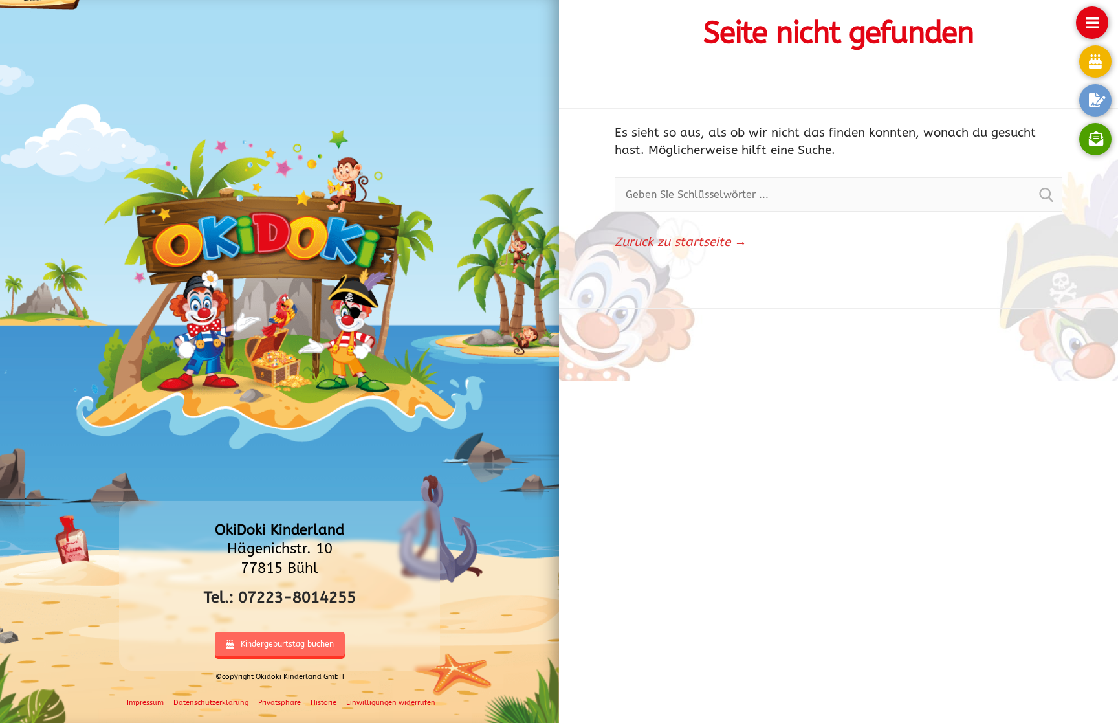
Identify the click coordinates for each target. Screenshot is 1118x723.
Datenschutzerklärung (210, 702)
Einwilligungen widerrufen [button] (390, 702)
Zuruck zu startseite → (681, 242)
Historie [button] (323, 702)
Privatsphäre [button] (279, 702)
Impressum (145, 702)
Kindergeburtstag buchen (287, 644)
